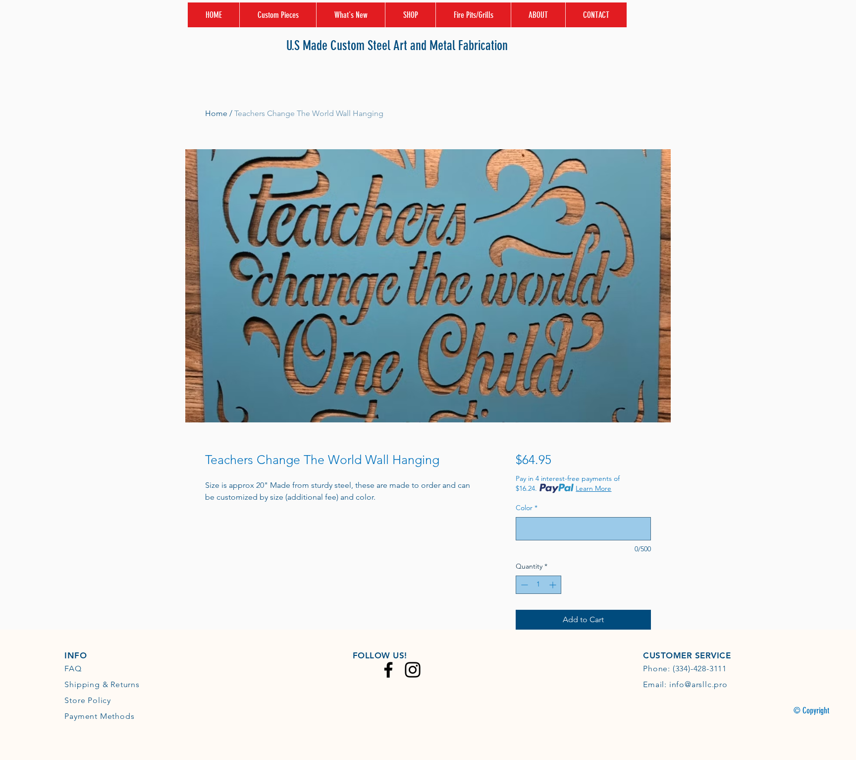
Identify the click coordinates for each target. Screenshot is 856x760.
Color (526, 507)
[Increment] (553, 584)
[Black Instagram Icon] (412, 669)
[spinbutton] (538, 584)
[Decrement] (523, 584)
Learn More (593, 488)
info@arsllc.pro (698, 684)
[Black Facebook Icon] (388, 669)
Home (216, 113)
